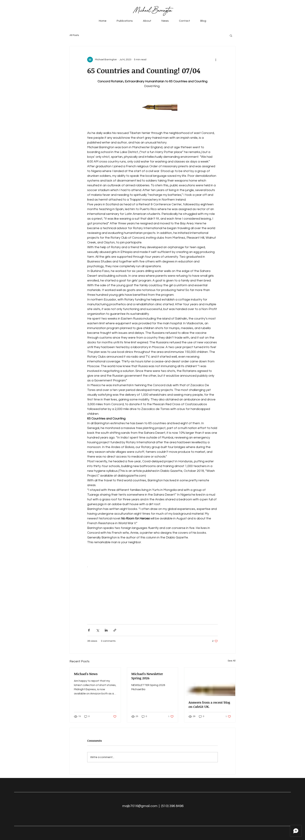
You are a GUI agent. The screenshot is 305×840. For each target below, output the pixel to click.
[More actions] (216, 59)
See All (231, 661)
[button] (231, 35)
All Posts (74, 35)
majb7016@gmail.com (139, 806)
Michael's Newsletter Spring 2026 (147, 676)
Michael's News (85, 674)
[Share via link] (114, 630)
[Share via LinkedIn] (106, 630)
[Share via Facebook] (89, 630)
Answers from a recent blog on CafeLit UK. (209, 704)
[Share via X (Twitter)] (97, 630)
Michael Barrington (152, 10)
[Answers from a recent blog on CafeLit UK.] (209, 681)
